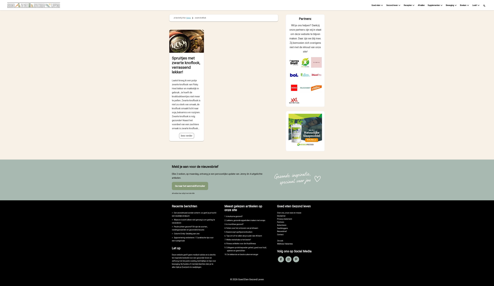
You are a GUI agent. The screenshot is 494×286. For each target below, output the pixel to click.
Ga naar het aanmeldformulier (190, 186)
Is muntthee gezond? (235, 224)
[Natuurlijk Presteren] (305, 146)
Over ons (280, 213)
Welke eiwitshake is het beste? (238, 240)
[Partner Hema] (294, 87)
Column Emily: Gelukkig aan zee (187, 234)
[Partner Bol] (294, 75)
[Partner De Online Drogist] (305, 75)
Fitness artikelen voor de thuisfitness (241, 244)
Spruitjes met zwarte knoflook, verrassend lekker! (186, 65)
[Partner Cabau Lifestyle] (316, 62)
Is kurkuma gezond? (234, 216)
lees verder (186, 135)
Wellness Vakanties (285, 244)
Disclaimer (281, 216)
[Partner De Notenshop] (294, 62)
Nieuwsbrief (282, 231)
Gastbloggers (282, 228)
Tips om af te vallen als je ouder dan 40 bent (244, 236)
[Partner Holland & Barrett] (305, 87)
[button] (484, 5)
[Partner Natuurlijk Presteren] (305, 62)
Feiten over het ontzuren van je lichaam (242, 228)
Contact (280, 235)
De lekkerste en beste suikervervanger (242, 254)
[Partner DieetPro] (316, 75)
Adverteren (281, 225)
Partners (280, 222)
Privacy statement (284, 219)
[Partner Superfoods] (316, 87)
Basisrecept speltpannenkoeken (239, 232)
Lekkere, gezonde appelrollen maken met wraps (245, 220)
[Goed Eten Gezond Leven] (33, 5)
